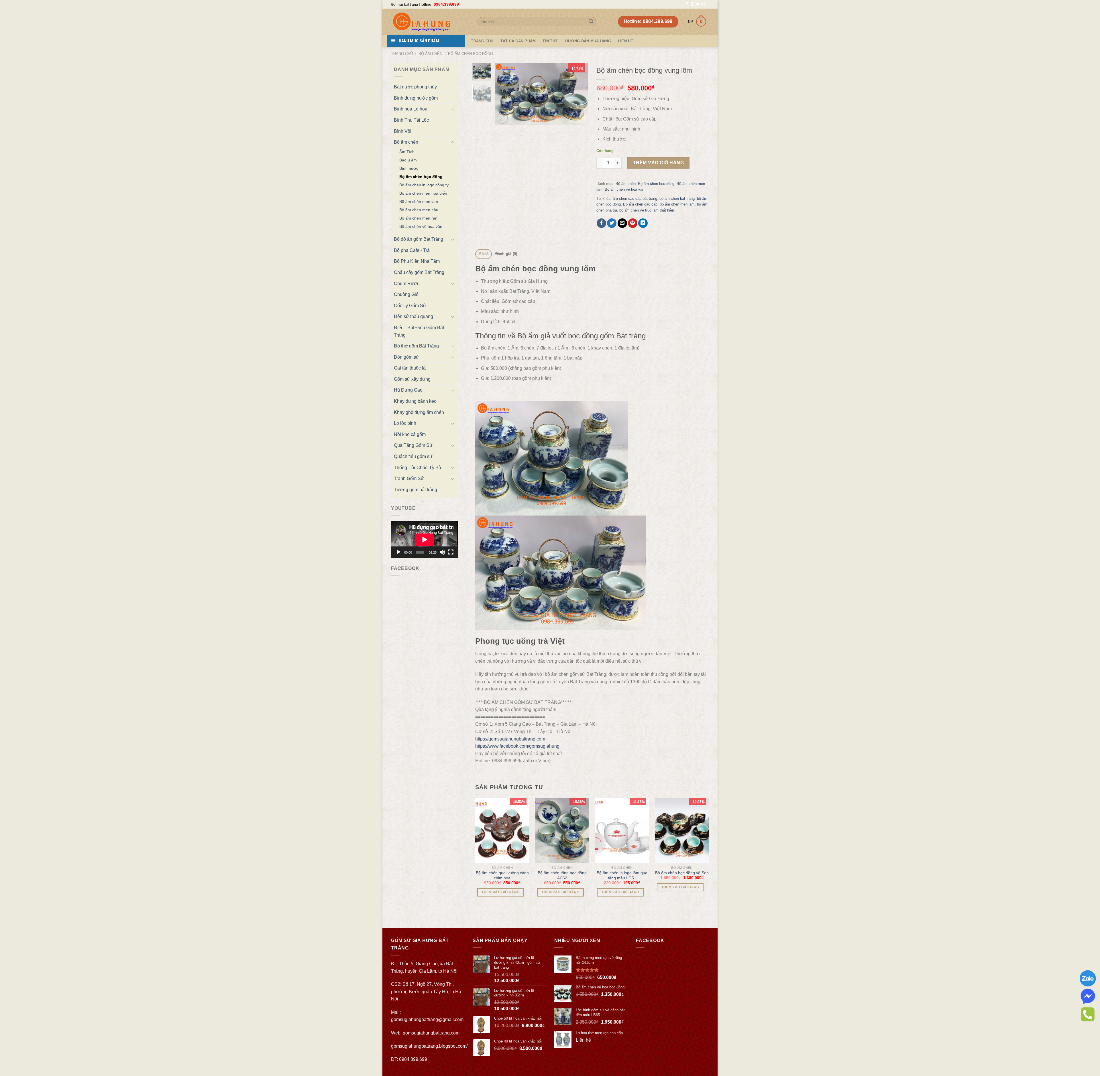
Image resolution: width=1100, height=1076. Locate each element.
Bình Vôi (402, 131)
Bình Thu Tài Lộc (411, 120)
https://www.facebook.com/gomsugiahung (517, 746)
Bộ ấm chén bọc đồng (470, 54)
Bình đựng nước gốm (416, 98)
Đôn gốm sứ (406, 357)
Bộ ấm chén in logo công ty (424, 185)
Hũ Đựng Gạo (408, 390)
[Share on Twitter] (611, 223)
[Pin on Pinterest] (632, 223)
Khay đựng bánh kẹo (415, 401)
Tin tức (550, 41)
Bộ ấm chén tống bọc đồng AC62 (562, 875)
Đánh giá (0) (506, 254)
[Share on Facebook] (601, 223)
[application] (424, 539)
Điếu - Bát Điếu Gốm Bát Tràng (419, 331)
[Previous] (504, 94)
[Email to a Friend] (622, 223)
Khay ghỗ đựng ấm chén (419, 412)
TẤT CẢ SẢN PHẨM (518, 41)
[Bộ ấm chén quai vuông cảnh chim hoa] (502, 830)
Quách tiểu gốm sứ (413, 456)
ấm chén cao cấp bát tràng (635, 198)
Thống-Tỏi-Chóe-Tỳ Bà (417, 467)
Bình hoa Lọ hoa (410, 108)
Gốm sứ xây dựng (412, 379)
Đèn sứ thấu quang (413, 316)
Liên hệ (625, 41)
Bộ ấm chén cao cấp (640, 204)
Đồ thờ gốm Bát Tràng (416, 345)
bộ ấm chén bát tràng (677, 198)
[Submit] (591, 22)
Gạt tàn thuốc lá (410, 368)
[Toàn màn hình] (451, 552)
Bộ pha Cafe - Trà (412, 250)
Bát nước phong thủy (415, 86)
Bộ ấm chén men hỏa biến (423, 193)
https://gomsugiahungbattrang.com (510, 739)
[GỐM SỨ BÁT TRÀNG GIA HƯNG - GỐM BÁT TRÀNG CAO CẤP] (430, 21)
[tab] (483, 254)
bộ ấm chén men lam (677, 204)
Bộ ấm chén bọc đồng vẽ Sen (682, 872)
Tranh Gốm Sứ (409, 478)
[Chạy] (398, 552)
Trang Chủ (482, 41)
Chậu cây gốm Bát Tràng (419, 272)
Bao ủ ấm (408, 160)
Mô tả (483, 254)
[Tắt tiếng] (442, 552)
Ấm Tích (407, 151)
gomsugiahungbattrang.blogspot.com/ (429, 1046)
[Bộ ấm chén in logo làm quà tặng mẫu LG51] (622, 830)
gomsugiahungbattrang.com (431, 1032)
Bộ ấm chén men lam (418, 201)
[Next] (578, 94)
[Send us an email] (703, 4)
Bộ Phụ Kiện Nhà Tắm (417, 261)
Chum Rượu (407, 283)
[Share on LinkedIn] (643, 223)
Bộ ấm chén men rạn (418, 218)
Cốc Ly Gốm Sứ (410, 305)
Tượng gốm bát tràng (415, 489)
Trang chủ (402, 54)
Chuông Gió (406, 294)
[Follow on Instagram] (692, 4)
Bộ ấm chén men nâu (418, 210)
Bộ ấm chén (430, 54)
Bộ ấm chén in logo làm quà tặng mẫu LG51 (622, 875)
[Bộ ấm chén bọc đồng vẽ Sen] (682, 830)
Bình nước (408, 168)
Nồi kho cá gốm (410, 434)
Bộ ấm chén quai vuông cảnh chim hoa (502, 875)
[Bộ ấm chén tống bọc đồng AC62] (562, 830)
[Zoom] (502, 118)
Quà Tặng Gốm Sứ (413, 445)
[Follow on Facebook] (687, 4)
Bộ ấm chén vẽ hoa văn (420, 226)
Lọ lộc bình (405, 423)
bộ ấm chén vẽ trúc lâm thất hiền (646, 210)
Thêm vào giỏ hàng (658, 162)
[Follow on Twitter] (698, 4)
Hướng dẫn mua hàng (588, 41)
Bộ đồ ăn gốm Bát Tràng (418, 239)
